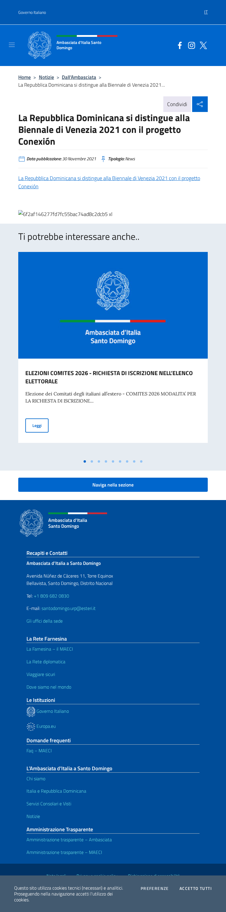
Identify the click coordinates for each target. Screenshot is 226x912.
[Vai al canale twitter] (202, 44)
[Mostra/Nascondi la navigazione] (11, 44)
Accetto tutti (196, 888)
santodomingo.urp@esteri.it (68, 608)
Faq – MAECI (39, 750)
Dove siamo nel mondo (48, 686)
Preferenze (155, 888)
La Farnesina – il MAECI (49, 648)
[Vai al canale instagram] (190, 44)
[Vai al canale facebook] (178, 44)
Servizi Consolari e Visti (48, 803)
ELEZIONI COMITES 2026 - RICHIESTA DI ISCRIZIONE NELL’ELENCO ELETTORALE (109, 377)
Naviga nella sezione (113, 484)
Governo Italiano (32, 12)
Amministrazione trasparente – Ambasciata (69, 839)
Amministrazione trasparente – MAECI (64, 852)
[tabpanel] (113, 354)
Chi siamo (35, 778)
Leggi (40, 425)
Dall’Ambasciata (79, 77)
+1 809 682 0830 (51, 595)
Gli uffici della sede (44, 620)
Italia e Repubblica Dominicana (56, 790)
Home (24, 77)
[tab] (85, 461)
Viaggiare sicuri (40, 674)
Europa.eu (45, 726)
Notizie (46, 77)
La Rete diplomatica (45, 661)
